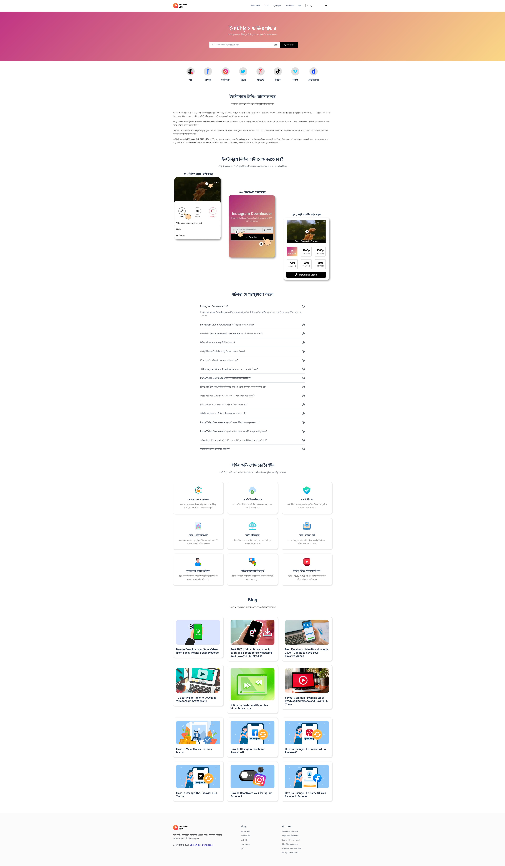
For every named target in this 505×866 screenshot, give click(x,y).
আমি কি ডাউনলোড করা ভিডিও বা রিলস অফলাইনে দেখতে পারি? (223, 413)
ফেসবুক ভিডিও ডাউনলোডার (290, 836)
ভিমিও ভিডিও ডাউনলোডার (290, 844)
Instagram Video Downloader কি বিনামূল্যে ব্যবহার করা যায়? (227, 324)
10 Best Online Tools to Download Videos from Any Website (196, 699)
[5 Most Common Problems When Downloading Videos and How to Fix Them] (307, 680)
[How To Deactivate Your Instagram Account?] (252, 776)
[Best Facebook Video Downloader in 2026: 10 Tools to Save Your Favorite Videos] (307, 632)
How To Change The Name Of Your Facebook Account (305, 794)
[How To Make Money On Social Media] (198, 732)
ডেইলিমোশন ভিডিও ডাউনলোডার (291, 848)
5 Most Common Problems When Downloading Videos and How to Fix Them (306, 701)
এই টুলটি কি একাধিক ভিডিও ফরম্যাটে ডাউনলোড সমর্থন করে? (222, 351)
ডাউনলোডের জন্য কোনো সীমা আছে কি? (215, 449)
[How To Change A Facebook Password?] (252, 732)
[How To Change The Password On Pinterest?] (307, 732)
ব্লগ (242, 848)
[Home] (182, 5)
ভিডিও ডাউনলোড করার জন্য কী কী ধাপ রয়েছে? (217, 342)
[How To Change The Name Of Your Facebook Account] (307, 776)
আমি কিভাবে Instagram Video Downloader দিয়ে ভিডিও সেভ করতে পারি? (231, 333)
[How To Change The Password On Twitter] (198, 776)
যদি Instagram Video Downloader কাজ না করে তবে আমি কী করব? (229, 369)
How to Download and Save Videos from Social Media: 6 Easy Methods (197, 651)
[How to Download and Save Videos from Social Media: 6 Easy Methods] (198, 632)
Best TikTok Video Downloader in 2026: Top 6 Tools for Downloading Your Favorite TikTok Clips (251, 653)
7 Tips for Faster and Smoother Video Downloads (249, 707)
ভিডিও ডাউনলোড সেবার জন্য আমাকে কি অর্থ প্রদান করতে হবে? (224, 404)
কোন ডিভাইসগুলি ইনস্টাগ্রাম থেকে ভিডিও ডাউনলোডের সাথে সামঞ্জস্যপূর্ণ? (227, 395)
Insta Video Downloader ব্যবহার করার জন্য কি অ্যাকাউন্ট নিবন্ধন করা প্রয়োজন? (233, 431)
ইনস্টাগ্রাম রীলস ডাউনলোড (290, 853)
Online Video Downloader (201, 845)
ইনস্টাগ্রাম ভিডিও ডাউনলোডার (291, 840)
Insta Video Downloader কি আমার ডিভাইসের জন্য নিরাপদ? (225, 378)
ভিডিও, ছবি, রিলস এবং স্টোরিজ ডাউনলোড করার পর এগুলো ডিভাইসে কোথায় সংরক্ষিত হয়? (233, 386)
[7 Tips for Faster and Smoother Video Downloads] (252, 684)
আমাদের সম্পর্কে (245, 831)
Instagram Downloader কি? (214, 306)
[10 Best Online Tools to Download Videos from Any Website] (198, 680)
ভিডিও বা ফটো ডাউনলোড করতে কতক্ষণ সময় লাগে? (219, 360)
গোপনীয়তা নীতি (245, 836)
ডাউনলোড (290, 45)
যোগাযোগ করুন (245, 844)
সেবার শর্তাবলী (245, 840)
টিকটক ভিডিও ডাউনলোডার (290, 831)
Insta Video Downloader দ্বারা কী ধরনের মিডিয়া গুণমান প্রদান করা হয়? (230, 422)
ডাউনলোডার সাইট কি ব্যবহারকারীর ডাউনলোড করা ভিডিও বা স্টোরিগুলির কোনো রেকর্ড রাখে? (233, 440)
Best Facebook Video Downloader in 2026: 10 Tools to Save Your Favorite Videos (307, 653)
